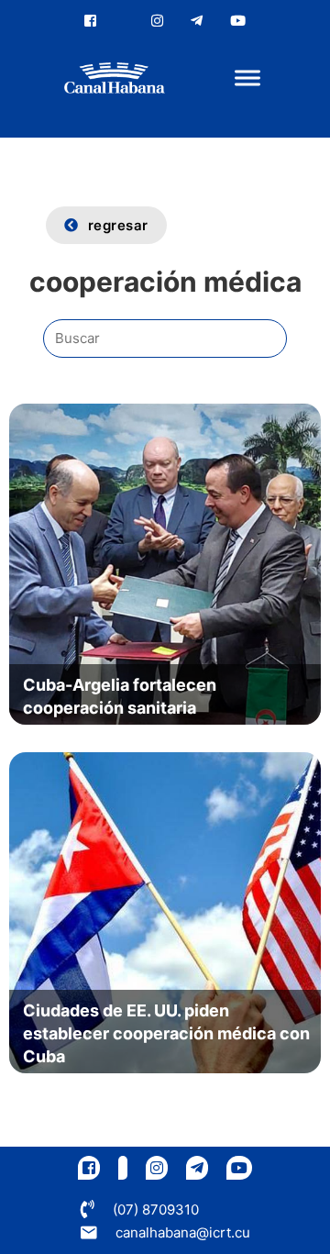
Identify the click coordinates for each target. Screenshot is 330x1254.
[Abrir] (247, 78)
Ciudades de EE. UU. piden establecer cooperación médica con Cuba (166, 1033)
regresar (118, 225)
